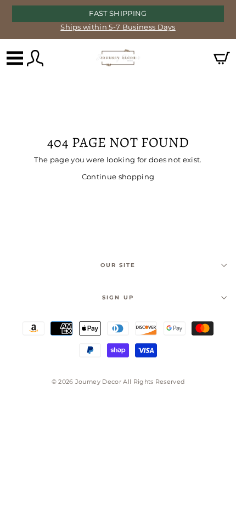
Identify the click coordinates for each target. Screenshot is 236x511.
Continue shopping (118, 177)
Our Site (118, 265)
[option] (118, 19)
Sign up (117, 297)
